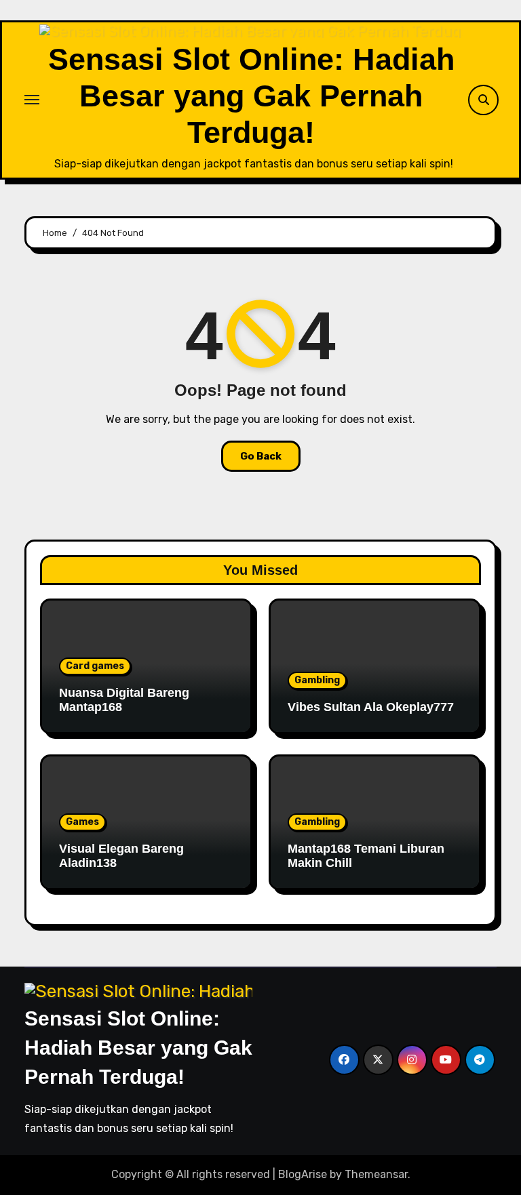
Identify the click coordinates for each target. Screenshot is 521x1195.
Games (82, 822)
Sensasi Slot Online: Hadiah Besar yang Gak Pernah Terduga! (251, 96)
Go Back (261, 456)
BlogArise (302, 1174)
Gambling (317, 680)
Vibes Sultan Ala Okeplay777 (371, 707)
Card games (95, 666)
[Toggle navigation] (31, 99)
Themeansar (376, 1174)
